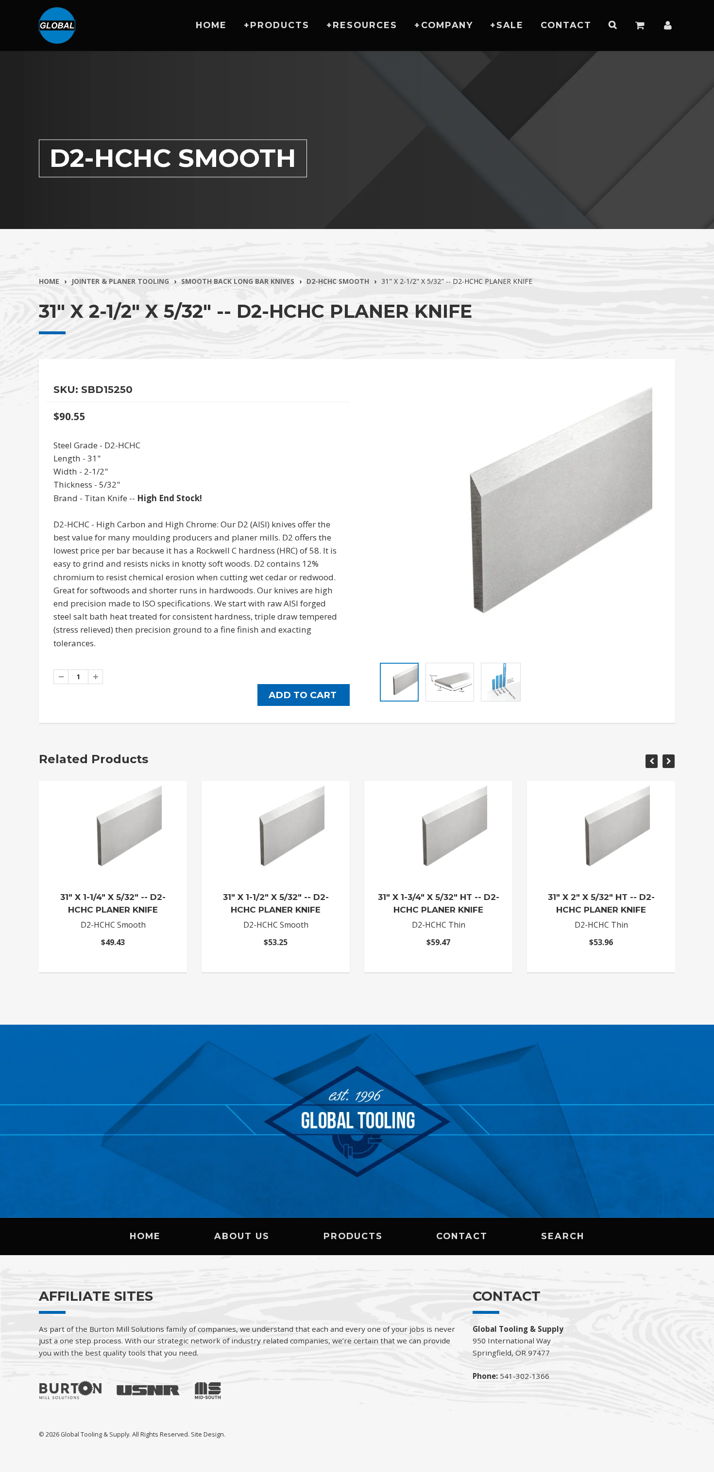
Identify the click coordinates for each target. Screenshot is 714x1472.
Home (211, 25)
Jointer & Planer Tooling (120, 281)
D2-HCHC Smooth (337, 281)
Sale (510, 25)
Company (447, 25)
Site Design (207, 1434)
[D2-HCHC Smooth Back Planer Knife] (516, 517)
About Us (242, 1236)
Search (562, 1236)
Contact (566, 25)
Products (279, 25)
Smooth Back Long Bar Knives (237, 281)
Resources (365, 25)
